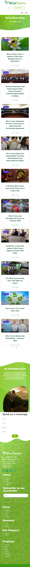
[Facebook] (11, 471)
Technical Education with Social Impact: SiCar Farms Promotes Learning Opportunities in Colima (15, 91)
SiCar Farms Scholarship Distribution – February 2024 (15, 338)
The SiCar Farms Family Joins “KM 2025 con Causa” (15, 280)
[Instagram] (7, 471)
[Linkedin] (3, 471)
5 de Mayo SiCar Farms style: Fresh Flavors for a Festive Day (15, 188)
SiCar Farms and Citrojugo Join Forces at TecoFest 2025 (15, 218)
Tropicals (8, 541)
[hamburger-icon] (9, 8)
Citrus (6, 507)
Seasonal (8, 520)
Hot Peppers (10, 530)
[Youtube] (14, 471)
